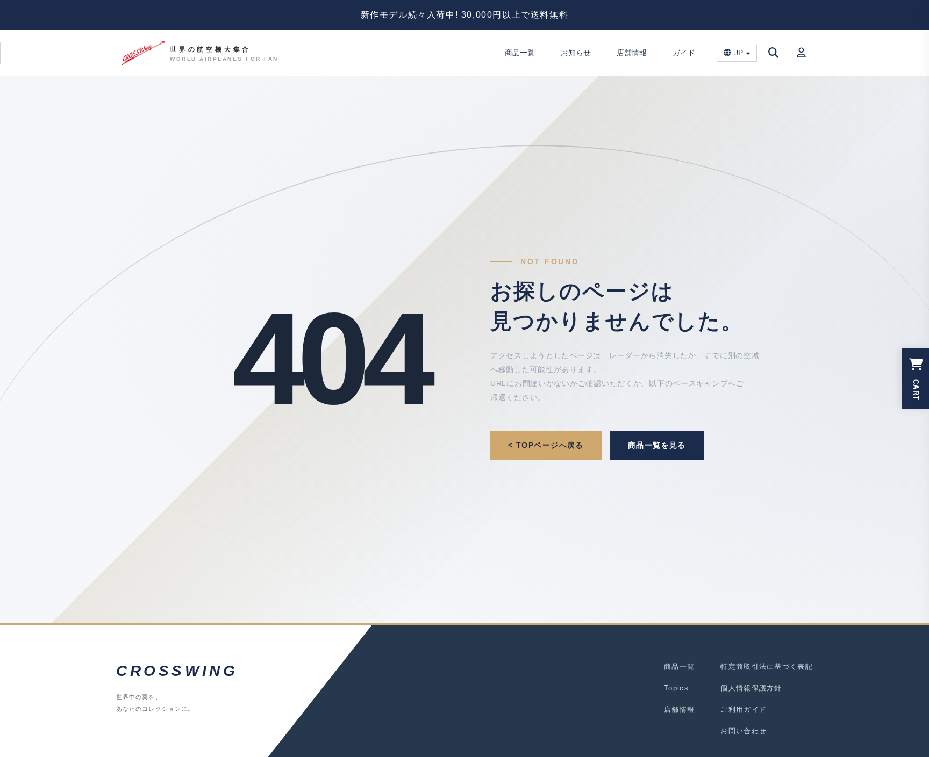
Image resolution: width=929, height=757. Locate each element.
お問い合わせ (743, 731)
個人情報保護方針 (751, 688)
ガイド (684, 52)
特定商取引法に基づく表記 (766, 667)
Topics (676, 688)
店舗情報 (632, 52)
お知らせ (576, 52)
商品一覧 (520, 52)
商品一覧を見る (657, 445)
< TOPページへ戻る (546, 445)
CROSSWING (177, 671)
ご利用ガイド (743, 709)
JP (738, 53)
